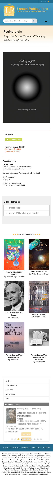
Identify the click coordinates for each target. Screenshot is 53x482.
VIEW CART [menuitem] (44, 1)
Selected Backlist (11, 385)
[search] (34, 20)
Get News (9, 381)
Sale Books (10, 390)
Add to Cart (16, 139)
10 (41, 439)
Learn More (26, 434)
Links (7, 398)
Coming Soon (10, 394)
